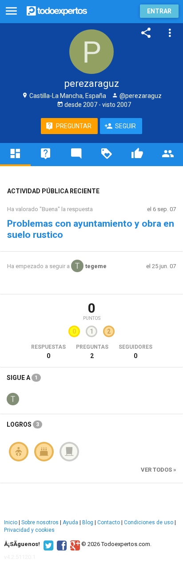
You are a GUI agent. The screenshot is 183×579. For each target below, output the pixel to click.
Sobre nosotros (40, 522)
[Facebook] (61, 544)
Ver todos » (158, 469)
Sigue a (22, 377)
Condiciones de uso (148, 522)
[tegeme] (13, 398)
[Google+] (74, 544)
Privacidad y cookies (29, 530)
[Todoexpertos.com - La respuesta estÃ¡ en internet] (57, 10)
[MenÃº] (11, 11)
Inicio (10, 522)
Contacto (108, 522)
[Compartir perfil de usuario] (146, 33)
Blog (87, 522)
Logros (23, 424)
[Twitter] (47, 544)
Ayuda (70, 522)
